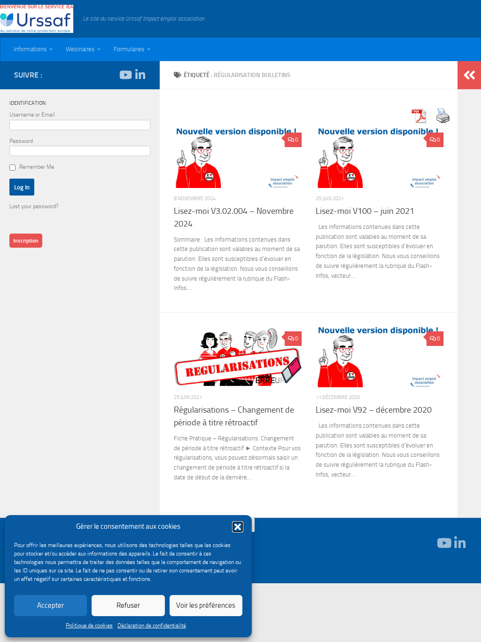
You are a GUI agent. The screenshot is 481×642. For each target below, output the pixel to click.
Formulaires (129, 49)
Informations (30, 49)
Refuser (128, 605)
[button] (237, 527)
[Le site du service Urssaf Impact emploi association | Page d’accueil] (36, 19)
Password (21, 141)
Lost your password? (33, 206)
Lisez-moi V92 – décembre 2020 (374, 410)
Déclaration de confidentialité (151, 625)
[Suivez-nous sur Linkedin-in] (140, 74)
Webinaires (80, 49)
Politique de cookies (89, 625)
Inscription (26, 240)
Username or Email (32, 114)
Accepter (50, 605)
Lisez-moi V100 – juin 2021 (365, 211)
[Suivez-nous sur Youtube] (125, 74)
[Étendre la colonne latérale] (469, 75)
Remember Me (36, 167)
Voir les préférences (205, 605)
